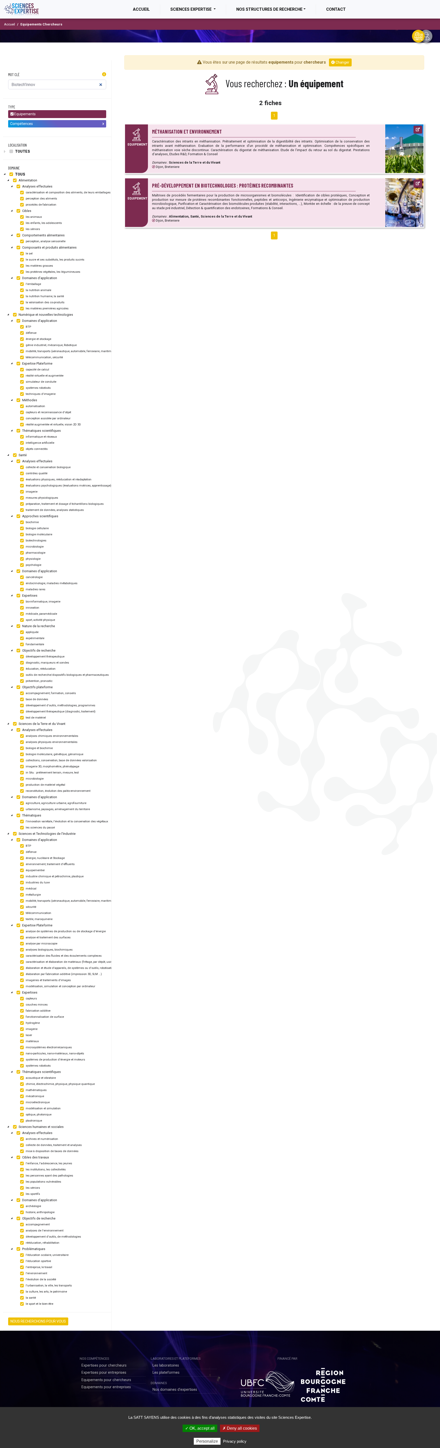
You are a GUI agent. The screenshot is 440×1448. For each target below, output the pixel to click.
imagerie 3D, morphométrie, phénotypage (52, 766)
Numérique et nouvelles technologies (45, 315)
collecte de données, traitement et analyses (53, 1145)
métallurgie (33, 894)
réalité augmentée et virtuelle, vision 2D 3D (53, 424)
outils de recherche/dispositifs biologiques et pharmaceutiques (67, 675)
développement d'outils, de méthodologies (53, 1236)
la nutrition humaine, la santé (44, 296)
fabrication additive (37, 1010)
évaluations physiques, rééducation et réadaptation (58, 479)
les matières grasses (39, 265)
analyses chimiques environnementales (51, 736)
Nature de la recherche (38, 626)
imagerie (31, 491)
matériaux (32, 1041)
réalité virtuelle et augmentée (44, 375)
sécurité (30, 907)
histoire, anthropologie (39, 1212)
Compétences (21, 124)
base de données (36, 699)
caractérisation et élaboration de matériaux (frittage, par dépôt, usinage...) (72, 962)
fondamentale (34, 644)
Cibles (26, 211)
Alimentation (27, 180)
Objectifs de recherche (38, 650)
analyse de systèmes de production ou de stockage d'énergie (65, 931)
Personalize (207, 1441)
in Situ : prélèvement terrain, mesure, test (52, 772)
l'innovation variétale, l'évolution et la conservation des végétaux (66, 821)
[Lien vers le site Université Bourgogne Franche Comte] (267, 1383)
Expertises (29, 595)
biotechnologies (35, 540)
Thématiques (31, 815)
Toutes (22, 151)
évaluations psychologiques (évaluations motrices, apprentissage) (68, 485)
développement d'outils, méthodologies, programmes (60, 705)
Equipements (24, 114)
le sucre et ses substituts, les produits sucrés (54, 259)
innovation (32, 607)
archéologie (33, 1206)
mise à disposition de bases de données (51, 1151)
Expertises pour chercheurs (104, 1365)
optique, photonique (38, 1114)
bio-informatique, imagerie (42, 601)
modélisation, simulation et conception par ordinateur (60, 986)
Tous (19, 174)
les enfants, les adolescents (43, 223)
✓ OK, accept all (200, 1428)
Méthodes (29, 400)
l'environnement (36, 1273)
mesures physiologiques (41, 497)
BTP (28, 326)
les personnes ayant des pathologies (49, 1175)
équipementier (35, 870)
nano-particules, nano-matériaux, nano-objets (54, 1053)
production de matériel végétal (45, 784)
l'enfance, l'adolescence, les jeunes (48, 1163)
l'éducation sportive (38, 1261)
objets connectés (36, 449)
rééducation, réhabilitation (42, 1242)
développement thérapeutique (44, 656)
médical (30, 888)
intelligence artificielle (39, 443)
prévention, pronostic (38, 681)
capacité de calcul (37, 369)
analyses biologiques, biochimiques (49, 949)
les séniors (32, 229)
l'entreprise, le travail (38, 1267)
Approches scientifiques (39, 516)
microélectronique (37, 1102)
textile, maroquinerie (38, 919)
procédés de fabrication (40, 204)
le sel (29, 253)
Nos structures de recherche (269, 9)
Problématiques (33, 1249)
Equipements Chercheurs (41, 24)
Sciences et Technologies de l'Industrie (47, 834)
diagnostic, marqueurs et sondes (47, 662)
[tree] (57, 151)
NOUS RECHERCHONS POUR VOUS (38, 1321)
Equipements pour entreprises (106, 1387)
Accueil (146, 9)
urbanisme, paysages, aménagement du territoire (57, 809)
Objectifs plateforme (37, 687)
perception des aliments (41, 198)
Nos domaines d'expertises (175, 1389)
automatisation (35, 406)
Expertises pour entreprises (103, 1372)
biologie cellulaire (37, 528)
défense (30, 333)
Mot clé (14, 74)
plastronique (33, 1120)
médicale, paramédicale (41, 613)
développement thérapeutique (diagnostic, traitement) (60, 711)
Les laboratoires (166, 1365)
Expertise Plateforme (36, 363)
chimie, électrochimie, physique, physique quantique (60, 1084)
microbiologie (34, 546)
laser (28, 1035)
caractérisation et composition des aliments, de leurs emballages (68, 192)
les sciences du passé (40, 827)
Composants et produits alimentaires (49, 247)
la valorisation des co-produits (44, 302)
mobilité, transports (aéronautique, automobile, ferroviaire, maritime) (69, 351)
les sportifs (32, 1194)
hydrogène (32, 1023)
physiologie (32, 559)
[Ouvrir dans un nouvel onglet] (418, 130)
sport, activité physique (40, 620)
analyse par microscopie (41, 943)
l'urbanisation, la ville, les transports (48, 1285)
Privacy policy (234, 1441)
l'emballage (33, 284)
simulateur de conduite (40, 381)
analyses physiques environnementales (51, 742)
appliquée (31, 632)
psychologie (33, 565)
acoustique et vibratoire (40, 1078)
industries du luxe (37, 882)
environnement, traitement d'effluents (50, 864)
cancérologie (34, 577)
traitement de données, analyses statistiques (54, 510)
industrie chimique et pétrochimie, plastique (54, 876)
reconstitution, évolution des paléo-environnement (57, 791)
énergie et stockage (38, 339)
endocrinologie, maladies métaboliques (51, 583)
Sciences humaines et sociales (41, 1127)
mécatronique (34, 1096)
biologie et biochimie (39, 748)
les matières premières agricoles (46, 308)
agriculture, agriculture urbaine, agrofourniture (55, 803)
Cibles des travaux (35, 1157)
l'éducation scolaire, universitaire (46, 1255)
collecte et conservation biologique (48, 467)
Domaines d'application (39, 278)
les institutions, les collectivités (45, 1169)
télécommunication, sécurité (44, 357)
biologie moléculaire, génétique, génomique (54, 754)
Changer (342, 62)
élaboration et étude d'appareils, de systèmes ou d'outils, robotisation (70, 968)
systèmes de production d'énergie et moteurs (55, 1059)
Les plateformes (166, 1372)
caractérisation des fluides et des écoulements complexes (63, 955)
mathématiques (36, 1090)
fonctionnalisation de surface (44, 1017)
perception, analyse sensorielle (45, 241)
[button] (104, 74)
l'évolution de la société (40, 1279)
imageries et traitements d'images (48, 980)
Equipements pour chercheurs (106, 1380)
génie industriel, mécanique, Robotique (51, 345)
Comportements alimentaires (43, 235)
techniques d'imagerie (40, 394)
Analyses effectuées (36, 186)
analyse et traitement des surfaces (48, 937)
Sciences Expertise (191, 9)
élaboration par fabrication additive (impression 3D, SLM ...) (63, 974)
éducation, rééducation (40, 668)
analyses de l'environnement (44, 1230)
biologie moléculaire (38, 534)
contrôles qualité (36, 473)
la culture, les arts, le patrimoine (46, 1291)
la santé (30, 1297)
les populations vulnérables (43, 1181)
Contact (336, 9)
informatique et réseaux (41, 436)
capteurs (31, 998)
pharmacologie (35, 552)
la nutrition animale (38, 290)
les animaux (33, 217)
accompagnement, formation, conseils (50, 693)
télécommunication (38, 913)
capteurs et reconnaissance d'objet (48, 412)
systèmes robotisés (38, 388)
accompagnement (37, 1224)
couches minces (36, 1004)
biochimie (32, 522)
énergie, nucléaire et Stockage (45, 858)
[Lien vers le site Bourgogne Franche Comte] (323, 1383)
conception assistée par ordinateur (48, 418)
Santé (22, 455)
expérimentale (34, 638)
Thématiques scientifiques (41, 431)
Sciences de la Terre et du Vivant (41, 724)
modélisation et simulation (43, 1108)
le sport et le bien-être (39, 1304)
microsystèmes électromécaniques (48, 1047)
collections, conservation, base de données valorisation (61, 760)
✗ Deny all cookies (240, 1428)
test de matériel (35, 717)
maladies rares (35, 589)
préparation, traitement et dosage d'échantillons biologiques (64, 504)
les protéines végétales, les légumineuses (52, 272)
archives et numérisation (41, 1139)
